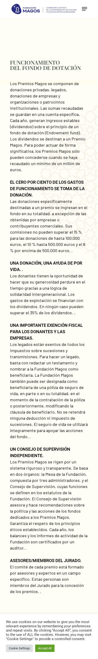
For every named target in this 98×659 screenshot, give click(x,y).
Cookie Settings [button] (19, 648)
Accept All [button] (45, 648)
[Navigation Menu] (84, 8)
